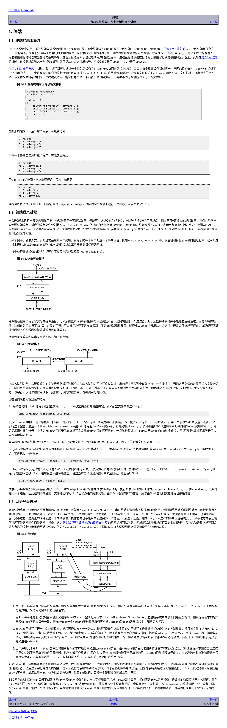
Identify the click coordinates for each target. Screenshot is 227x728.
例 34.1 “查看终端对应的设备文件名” (85, 522)
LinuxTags (27, 10)
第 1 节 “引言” (174, 48)
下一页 (213, 21)
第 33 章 (209, 57)
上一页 (13, 21)
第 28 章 (22, 68)
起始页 (113, 703)
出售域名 (14, 10)
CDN (34, 711)
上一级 (113, 699)
